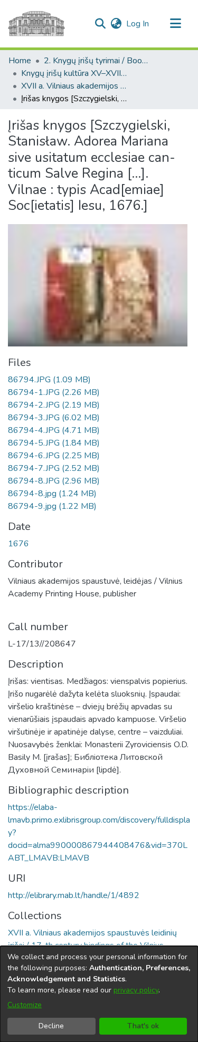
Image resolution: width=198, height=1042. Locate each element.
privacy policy (136, 990)
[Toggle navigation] (175, 24)
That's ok (143, 1026)
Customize (24, 1005)
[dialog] (99, 994)
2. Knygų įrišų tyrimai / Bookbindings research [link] (96, 60)
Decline (51, 1026)
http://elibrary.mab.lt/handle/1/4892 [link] (73, 895)
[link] (49, 379)
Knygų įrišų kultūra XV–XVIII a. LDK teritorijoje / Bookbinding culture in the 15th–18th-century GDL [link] (74, 73)
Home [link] (19, 60)
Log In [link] (138, 24)
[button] (100, 23)
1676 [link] (18, 543)
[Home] (36, 24)
